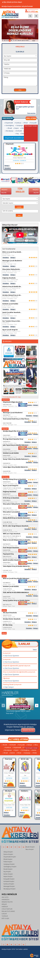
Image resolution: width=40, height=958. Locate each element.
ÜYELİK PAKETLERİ (7, 909)
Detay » (7, 165)
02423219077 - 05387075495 (10, 279)
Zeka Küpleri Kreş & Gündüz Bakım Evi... (17, 566)
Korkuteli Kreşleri (9, 881)
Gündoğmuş (10, 125)
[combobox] (20, 55)
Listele (19, 207)
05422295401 (6, 435)
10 (18, 40)
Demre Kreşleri (8, 854)
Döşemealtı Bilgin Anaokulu (15, 144)
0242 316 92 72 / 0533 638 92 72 (12, 536)
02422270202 (6, 455)
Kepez (16, 128)
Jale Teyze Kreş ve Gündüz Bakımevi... (16, 445)
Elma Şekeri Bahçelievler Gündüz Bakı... (17, 504)
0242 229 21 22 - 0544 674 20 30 (11, 288)
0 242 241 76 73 (7, 530)
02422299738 (6, 471)
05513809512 (6, 254)
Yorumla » (8, 168)
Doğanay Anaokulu (9, 278)
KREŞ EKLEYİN (8, 118)
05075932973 (6, 544)
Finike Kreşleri (8, 862)
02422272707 (6, 596)
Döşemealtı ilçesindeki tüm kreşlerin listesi (20, 138)
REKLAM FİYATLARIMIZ (8, 911)
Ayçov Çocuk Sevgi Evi (10, 330)
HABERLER (10, 692)
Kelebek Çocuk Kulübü (10, 304)
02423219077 (6, 494)
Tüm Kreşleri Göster (31, 126)
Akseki (5, 745)
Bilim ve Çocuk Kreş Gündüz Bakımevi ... (17, 578)
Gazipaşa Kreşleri (9, 864)
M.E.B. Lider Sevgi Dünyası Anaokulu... (16, 526)
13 (24, 40)
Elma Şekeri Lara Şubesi (11, 512)
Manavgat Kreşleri (9, 886)
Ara (19, 215)
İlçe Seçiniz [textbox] (7, 56)
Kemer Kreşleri (8, 874)
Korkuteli (19, 131)
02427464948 (9, 778)
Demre (23, 133)
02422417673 (25, 778)
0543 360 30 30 (7, 404)
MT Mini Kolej (7, 625)
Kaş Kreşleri (7, 871)
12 (22, 40)
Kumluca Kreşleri (9, 884)
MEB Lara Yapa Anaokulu (11, 534)
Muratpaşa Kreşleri (9, 889)
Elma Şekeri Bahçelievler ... (12, 269)
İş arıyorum (7, 653)
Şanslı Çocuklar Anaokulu (12, 560)
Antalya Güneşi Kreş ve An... (12, 295)
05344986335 (23, 160)
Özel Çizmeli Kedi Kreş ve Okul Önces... (16, 419)
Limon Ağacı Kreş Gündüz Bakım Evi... (16, 467)
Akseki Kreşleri (30, 847)
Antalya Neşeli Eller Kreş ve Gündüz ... (16, 431)
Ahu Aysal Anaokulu (10, 613)
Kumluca (18, 123)
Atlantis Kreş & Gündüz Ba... (12, 286)
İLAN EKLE (20, 52)
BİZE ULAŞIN (5, 918)
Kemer (34, 750)
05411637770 (6, 514)
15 (27, 40)
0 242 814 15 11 (7, 621)
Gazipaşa (19, 125)
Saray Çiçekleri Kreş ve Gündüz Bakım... (17, 600)
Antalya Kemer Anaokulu (11, 619)
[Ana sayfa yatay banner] (20, 180)
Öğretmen (6, 678)
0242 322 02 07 (7, 556)
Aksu (23, 128)
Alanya (29, 745)
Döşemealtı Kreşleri (10, 857)
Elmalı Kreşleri (8, 859)
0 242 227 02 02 (6, 305)
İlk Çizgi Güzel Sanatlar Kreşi (13, 439)
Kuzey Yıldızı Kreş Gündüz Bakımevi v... (16, 459)
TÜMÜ (33, 40)
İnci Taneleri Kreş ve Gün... (11, 321)
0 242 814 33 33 (7, 627)
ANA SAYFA (5, 897)
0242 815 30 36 (7, 615)
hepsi (35, 649)
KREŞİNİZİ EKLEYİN (7, 902)
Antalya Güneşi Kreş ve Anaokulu (14, 479)
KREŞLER (4, 904)
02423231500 (6, 550)
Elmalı (26, 123)
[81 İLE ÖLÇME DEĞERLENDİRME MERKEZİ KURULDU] (20, 30)
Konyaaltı (33, 123)
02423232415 (6, 482)
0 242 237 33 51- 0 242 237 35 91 (11, 331)
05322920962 (6, 449)
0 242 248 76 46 (7, 522)
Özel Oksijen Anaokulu (11, 548)
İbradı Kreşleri (8, 869)
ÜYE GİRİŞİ (31, 11)
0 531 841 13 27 (7, 570)
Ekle (20, 90)
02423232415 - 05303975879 (10, 297)
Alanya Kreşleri (8, 852)
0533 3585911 (7, 500)
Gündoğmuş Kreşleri (10, 866)
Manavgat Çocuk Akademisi (12, 261)
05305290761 (6, 463)
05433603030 (16, 160)
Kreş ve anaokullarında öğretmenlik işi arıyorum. (19, 672)
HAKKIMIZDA (5, 899)
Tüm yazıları (31, 113)
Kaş (17, 133)
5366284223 (5, 323)
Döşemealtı (9, 123)
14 (26, 40)
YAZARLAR (5, 916)
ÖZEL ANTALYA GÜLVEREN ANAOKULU (16, 592)
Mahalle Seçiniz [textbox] (8, 203)
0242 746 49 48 (7, 423)
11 (20, 40)
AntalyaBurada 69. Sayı (12, 397)
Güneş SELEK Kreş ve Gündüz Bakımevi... (17, 518)
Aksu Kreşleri (30, 849)
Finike (35, 753)
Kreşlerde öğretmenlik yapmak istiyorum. (17, 666)
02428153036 (9, 807)
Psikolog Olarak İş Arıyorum (12, 684)
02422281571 (6, 441)
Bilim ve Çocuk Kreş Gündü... (12, 252)
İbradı (10, 128)
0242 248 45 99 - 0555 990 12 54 (11, 271)
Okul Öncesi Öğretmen (11, 656)
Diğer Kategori (9, 687)
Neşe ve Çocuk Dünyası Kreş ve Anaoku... (17, 540)
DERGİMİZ (8, 341)
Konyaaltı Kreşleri (9, 879)
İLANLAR (24, 644)
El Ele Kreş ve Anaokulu (11, 498)
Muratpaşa (9, 131)
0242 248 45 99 (7, 508)
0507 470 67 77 (7, 604)
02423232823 (6, 314)
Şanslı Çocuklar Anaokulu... (12, 312)
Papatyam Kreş (8, 554)
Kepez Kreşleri (8, 876)
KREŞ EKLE (20, 47)
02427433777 (6, 262)
